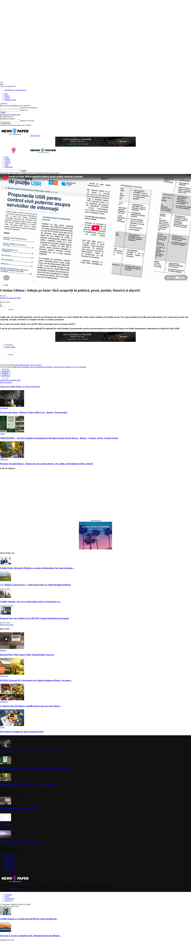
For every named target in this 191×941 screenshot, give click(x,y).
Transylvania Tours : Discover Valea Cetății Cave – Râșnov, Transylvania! (33, 412)
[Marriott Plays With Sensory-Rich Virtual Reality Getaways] (12, 648)
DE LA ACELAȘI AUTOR (29, 387)
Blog (6, 94)
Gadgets (7, 161)
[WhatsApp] (45, 309)
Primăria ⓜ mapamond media (10, 298)
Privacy (7, 897)
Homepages (8, 167)
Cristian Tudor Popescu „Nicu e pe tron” (27, 365)
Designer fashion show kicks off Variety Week (20, 808)
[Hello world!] (5, 821)
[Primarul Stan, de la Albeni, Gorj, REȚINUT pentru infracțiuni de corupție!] (5, 614)
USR (6, 173)
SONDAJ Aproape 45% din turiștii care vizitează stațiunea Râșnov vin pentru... (36, 680)
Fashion (7, 159)
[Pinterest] (37, 309)
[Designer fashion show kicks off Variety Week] (5, 804)
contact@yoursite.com (18, 889)
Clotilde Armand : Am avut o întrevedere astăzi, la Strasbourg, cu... (30, 601)
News (6, 157)
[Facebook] (21, 309)
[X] (29, 309)
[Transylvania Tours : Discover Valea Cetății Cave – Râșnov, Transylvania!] (12, 406)
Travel (2, 727)
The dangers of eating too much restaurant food (21, 731)
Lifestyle (7, 163)
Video (6, 165)
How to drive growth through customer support (21, 841)
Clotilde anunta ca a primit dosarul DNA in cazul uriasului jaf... (29, 919)
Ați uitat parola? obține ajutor (10, 114)
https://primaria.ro (6, 382)
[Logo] (14, 153)
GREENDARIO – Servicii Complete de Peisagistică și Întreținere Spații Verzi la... (36, 768)
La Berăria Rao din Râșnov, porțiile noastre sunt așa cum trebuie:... (30, 706)
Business (3, 650)
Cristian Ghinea (9, 347)
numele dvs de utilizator (28, 108)
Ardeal (2, 434)
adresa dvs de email (27, 121)
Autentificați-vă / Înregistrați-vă (15, 90)
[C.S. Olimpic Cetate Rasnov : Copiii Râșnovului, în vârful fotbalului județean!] (5, 580)
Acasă (2, 173)
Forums (7, 96)
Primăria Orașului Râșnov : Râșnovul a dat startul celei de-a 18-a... (30, 785)
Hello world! (5, 825)
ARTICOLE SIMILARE (9, 387)
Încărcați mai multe (6, 625)
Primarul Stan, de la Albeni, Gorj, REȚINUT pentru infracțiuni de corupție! (34, 618)
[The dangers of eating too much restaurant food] (12, 725)
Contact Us (8, 901)
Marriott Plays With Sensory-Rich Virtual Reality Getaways (27, 654)
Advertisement (9, 899)
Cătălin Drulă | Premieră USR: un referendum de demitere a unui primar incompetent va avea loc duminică (49, 367)
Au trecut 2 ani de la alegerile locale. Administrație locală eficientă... (30, 935)
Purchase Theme (10, 100)
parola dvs (24, 110)
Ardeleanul (4, 408)
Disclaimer (8, 895)
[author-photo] (5, 378)
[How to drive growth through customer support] (5, 837)
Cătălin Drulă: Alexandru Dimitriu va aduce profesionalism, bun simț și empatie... (37, 568)
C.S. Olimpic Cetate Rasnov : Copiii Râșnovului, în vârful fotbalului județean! (35, 585)
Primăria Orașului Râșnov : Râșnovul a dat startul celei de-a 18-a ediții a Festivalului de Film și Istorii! (46, 464)
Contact (7, 98)
